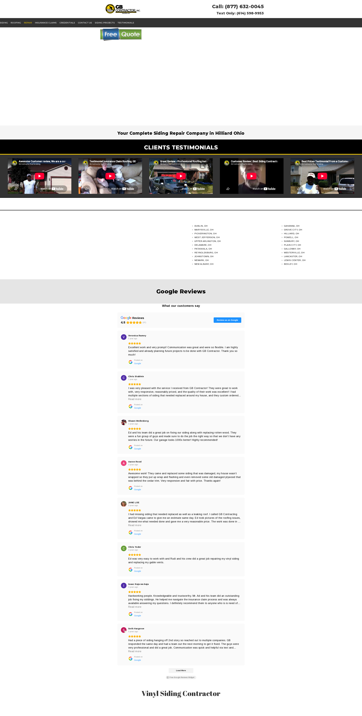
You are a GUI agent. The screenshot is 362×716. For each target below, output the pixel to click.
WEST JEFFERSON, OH (207, 237)
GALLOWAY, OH (292, 249)
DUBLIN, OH (201, 226)
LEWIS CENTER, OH (295, 260)
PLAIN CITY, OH (292, 245)
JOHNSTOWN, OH (204, 256)
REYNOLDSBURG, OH (206, 252)
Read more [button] (134, 399)
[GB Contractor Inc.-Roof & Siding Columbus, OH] (123, 9)
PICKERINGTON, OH (205, 233)
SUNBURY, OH (291, 241)
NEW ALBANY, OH (203, 264)
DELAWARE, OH (202, 245)
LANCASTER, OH (293, 256)
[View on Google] (124, 337)
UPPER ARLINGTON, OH (207, 241)
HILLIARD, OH (291, 233)
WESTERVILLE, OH (294, 252)
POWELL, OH (291, 237)
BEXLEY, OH (290, 264)
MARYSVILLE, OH (203, 229)
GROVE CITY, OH (293, 229)
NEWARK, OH (201, 260)
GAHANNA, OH (291, 226)
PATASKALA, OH (203, 249)
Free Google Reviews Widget (182, 677)
